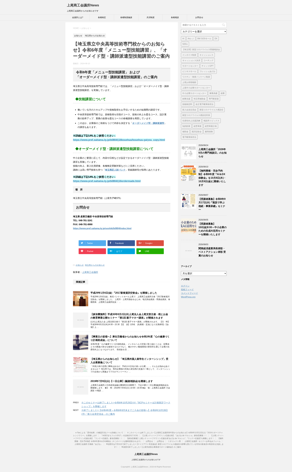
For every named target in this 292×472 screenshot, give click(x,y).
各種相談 (175, 17)
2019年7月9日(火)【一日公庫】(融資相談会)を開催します (121, 381)
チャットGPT (208, 66)
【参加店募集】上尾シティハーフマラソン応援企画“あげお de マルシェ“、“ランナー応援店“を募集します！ (170, 438)
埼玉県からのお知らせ (95, 265)
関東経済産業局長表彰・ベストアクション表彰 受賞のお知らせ (212, 252)
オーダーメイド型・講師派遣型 (148, 123)
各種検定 (102, 17)
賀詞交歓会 (197, 131)
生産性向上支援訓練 (191, 121)
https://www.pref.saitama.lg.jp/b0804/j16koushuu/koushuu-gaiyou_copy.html (119, 139)
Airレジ (191, 38)
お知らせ (80, 265)
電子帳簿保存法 (189, 137)
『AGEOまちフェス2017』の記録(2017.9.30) (119, 435)
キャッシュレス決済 (191, 60)
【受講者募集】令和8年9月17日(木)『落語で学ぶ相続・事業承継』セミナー (212, 204)
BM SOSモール (204, 38)
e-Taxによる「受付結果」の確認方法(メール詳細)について (99, 433)
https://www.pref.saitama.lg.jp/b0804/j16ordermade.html (107, 181)
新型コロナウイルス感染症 (211, 110)
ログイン (185, 286)
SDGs (185, 44)
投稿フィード (187, 289)
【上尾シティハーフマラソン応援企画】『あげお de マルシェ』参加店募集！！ (174, 435)
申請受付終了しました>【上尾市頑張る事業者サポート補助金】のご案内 (151, 447)
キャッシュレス (206, 55)
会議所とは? (77, 17)
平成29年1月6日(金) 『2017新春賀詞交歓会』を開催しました (123, 293)
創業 (223, 93)
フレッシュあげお (207, 71)
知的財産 (186, 126)
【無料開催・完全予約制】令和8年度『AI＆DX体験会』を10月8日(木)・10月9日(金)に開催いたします (212, 177)
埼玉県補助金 (199, 99)
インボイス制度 (189, 55)
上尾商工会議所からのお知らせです (146, 460)
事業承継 (213, 93)
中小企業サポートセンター (194, 93)
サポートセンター (190, 66)
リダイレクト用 (174, 441)
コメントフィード (189, 293)
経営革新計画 (211, 126)
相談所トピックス (211, 121)
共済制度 (151, 17)
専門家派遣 (214, 99)
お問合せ (199, 17)
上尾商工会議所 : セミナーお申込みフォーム (202, 441)
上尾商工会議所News (83, 5)
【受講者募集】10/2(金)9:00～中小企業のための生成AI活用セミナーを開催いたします (212, 229)
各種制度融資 (126, 17)
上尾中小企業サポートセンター (196, 88)
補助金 (185, 131)
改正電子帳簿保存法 (204, 104)
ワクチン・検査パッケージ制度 (196, 77)
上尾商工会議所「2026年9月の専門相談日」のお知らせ (212, 153)
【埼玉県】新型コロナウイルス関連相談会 (201, 49)
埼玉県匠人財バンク (115, 169)
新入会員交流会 (189, 110)
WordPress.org (188, 297)
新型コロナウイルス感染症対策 (196, 115)
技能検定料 (187, 104)
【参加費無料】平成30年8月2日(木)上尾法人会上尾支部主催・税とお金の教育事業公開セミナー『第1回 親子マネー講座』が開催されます (129, 316)
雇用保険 (209, 131)
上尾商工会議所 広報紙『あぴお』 (88, 444)
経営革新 (198, 126)
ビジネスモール (189, 71)
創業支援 (186, 99)
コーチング (208, 60)
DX (216, 38)
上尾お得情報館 (189, 82)
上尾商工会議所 (90, 272)
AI (183, 38)
